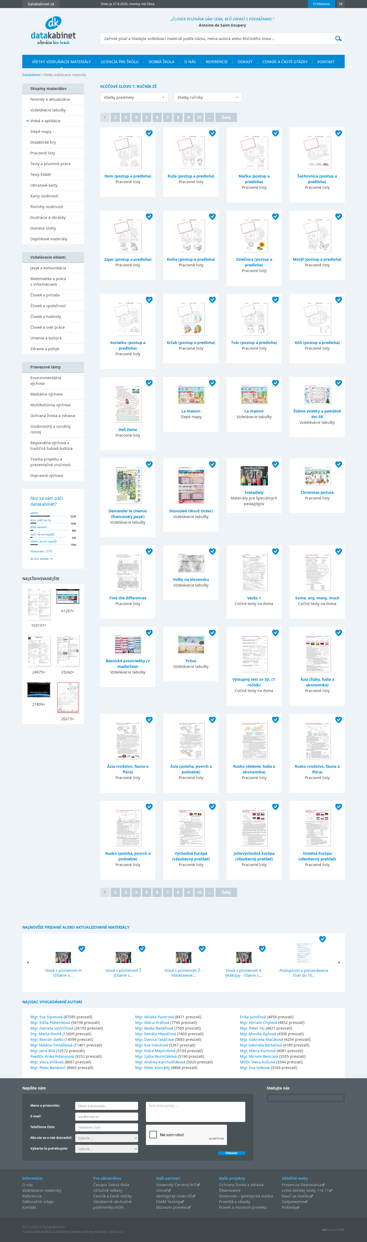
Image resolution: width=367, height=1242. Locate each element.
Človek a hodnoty (45, 316)
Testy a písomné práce (50, 163)
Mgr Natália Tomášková (51, 1045)
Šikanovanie (229, 1190)
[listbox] (134, 97)
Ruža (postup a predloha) (191, 176)
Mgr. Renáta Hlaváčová (155, 1033)
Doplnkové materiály (48, 238)
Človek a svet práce (47, 327)
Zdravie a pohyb (44, 348)
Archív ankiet (39, 559)
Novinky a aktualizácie (50, 99)
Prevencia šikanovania (302, 1184)
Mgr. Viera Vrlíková (47, 1061)
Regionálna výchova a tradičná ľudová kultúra (51, 445)
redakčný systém (68, 1231)
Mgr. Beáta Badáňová (154, 1028)
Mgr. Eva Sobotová (151, 1045)
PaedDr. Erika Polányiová (52, 1056)
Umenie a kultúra (46, 338)
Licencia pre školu (120, 61)
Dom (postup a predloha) (128, 176)
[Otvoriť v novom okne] (333, 1231)
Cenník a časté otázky (285, 61)
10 (199, 117)
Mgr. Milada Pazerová (154, 1016)
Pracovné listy (42, 152)
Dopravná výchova (46, 475)
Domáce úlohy (43, 228)
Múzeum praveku (172, 1207)
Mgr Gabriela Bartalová (261, 1045)
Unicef (162, 1190)
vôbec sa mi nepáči (43, 541)
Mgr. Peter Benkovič (48, 1067)
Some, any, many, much (317, 597)
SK (341, 4)
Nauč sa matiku (296, 1195)
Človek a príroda (45, 295)
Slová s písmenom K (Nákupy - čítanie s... (243, 973)
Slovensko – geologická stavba (246, 1195)
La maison (190, 411)
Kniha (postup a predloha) (191, 259)
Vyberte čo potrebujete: (49, 1148)
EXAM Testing (168, 1201)
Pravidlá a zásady (234, 1201)
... (209, 117)
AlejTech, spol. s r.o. (109, 1231)
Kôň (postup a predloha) (317, 342)
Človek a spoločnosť (48, 305)
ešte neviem (38, 527)
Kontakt (326, 61)
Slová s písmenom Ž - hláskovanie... (183, 973)
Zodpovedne (293, 1201)
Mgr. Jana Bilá (42, 1050)
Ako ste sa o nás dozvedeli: (51, 1137)
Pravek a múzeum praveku (243, 1207)
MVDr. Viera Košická (257, 1061)
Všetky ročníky (190, 97)
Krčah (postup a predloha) (191, 342)
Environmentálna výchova (45, 380)
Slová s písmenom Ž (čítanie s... (123, 973)
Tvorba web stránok (37, 1231)
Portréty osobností (46, 206)
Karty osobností (44, 195)
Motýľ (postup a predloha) (317, 259)
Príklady (289, 1207)
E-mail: (35, 1116)
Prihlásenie (321, 4)
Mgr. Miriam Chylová (258, 1022)
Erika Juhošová (253, 1016)
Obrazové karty (43, 185)
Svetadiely (254, 492)
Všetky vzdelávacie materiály (61, 61)
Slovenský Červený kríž (176, 1184)
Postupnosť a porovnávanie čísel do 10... (303, 973)
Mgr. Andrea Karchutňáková (160, 1061)
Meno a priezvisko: (45, 1105)
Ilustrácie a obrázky (48, 217)
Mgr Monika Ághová (258, 1033)
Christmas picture (317, 492)
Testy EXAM (40, 174)
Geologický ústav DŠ (174, 1195)
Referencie (217, 61)
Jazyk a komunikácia (48, 267)
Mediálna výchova (46, 394)
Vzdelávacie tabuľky (48, 110)
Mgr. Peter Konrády (152, 1067)
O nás (190, 61)
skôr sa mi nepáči (42, 534)
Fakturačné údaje (37, 1201)
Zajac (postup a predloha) (128, 259)
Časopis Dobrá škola (111, 1184)
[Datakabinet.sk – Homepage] (53, 27)
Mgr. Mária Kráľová (152, 1022)
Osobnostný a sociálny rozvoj (50, 429)
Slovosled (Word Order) (191, 510)
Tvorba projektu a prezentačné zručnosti (50, 462)
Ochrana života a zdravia (52, 415)
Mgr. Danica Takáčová (154, 1039)
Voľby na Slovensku (191, 579)
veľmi (34, 513)
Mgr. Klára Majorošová (155, 1050)
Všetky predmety (119, 97)
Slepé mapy (40, 131)
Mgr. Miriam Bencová (259, 1056)
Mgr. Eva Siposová (46, 1016)
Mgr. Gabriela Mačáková (261, 1039)
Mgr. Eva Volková (255, 1067)
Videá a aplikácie (45, 120)
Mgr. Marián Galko (46, 1039)
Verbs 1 (254, 597)
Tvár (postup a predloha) (254, 342)
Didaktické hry (43, 142)
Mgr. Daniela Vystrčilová (51, 1028)
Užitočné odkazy (107, 1190)
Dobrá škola (161, 61)
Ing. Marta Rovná (46, 1033)
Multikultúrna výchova (50, 404)
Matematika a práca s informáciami (48, 281)
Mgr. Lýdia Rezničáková (156, 1056)
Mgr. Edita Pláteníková (50, 1022)
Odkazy (245, 61)
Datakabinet (31, 75)
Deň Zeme (127, 429)
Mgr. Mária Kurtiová (258, 1050)
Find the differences (127, 597)
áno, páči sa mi (40, 520)
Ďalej (226, 117)
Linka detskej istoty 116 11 (305, 1190)
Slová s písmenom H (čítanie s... (63, 973)
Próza (191, 660)
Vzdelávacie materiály (41, 1190)
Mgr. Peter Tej (252, 1028)
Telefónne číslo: (42, 1127)
